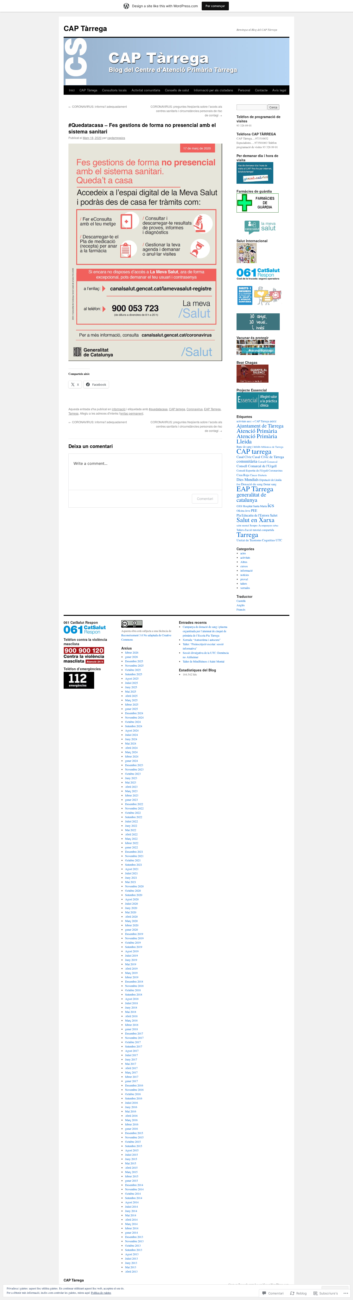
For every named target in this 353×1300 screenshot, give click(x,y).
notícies (244, 575)
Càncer (253, 475)
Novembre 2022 (134, 808)
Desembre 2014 (134, 1185)
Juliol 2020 (131, 903)
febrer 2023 (131, 795)
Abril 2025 (131, 696)
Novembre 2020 (134, 886)
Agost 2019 (132, 951)
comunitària (247, 461)
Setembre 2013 (133, 1250)
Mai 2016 (130, 1111)
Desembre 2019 (134, 934)
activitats (245, 557)
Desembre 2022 (134, 804)
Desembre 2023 (134, 765)
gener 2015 (131, 1180)
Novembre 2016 (134, 1090)
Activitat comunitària (146, 90)
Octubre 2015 (133, 1141)
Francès (241, 609)
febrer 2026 (131, 652)
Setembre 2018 (133, 994)
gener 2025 (131, 709)
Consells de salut (177, 90)
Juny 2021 (131, 877)
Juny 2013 (131, 1263)
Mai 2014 (130, 1215)
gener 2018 (131, 1029)
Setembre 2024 (133, 726)
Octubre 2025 (133, 670)
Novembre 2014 (134, 1189)
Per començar (215, 6)
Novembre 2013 (134, 1241)
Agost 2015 (132, 1150)
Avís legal (279, 90)
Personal (244, 90)
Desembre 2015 (134, 1133)
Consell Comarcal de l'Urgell (257, 466)
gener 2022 (131, 847)
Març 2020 (131, 921)
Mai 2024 (130, 743)
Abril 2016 (131, 1115)
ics (271, 505)
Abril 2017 (131, 1068)
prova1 (244, 579)
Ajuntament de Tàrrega (260, 425)
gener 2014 (131, 1232)
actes (243, 553)
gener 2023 (131, 799)
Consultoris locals (114, 90)
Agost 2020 (132, 899)
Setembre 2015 (133, 1146)
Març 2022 (131, 838)
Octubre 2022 (133, 812)
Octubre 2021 (133, 860)
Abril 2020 (131, 916)
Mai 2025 (130, 691)
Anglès (241, 605)
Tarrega (73, 413)
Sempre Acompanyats (261, 525)
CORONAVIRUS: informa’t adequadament (97, 106)
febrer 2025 (131, 704)
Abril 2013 (131, 1271)
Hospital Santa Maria (255, 506)
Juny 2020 (131, 908)
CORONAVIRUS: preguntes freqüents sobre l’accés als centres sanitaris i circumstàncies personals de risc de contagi (186, 110)
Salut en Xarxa (255, 519)
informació (119, 409)
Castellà (241, 601)
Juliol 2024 (131, 735)
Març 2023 (131, 791)
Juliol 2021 (131, 873)
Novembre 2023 (134, 769)
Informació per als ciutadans (213, 90)
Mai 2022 (130, 830)
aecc (273, 420)
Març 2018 (131, 1020)
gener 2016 (131, 1128)
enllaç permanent (131, 413)
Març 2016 (131, 1120)
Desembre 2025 (134, 661)
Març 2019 (131, 973)
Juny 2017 (131, 1059)
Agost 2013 (132, 1254)
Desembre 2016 (134, 1085)
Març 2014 (131, 1224)
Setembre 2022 (133, 817)
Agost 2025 (132, 678)
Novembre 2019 (134, 938)
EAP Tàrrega (212, 409)
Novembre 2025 (134, 665)
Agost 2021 (132, 869)
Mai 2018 (130, 1012)
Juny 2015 (131, 1159)
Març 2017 (131, 1072)
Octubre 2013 (133, 1245)
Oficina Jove (243, 510)
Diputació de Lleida (270, 480)
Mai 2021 (130, 882)
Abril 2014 (131, 1219)
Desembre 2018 (134, 981)
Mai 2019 (130, 964)
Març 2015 (131, 1172)
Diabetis (262, 475)
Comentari (205, 499)
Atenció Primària (257, 431)
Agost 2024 (132, 730)
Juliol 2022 (131, 821)
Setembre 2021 (133, 864)
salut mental (243, 525)
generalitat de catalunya (251, 497)
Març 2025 (131, 700)
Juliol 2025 (131, 683)
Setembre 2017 (133, 1046)
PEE (254, 510)
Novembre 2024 (134, 717)
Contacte (261, 90)
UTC (279, 540)
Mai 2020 (130, 912)
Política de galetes (101, 1292)
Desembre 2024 (134, 713)
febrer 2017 (131, 1077)
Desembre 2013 (134, 1237)
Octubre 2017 (133, 1042)
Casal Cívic (244, 456)
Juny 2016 (131, 1107)
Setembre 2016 (133, 1098)
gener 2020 (131, 929)
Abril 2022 (131, 834)
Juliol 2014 (131, 1206)
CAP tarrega (177, 409)
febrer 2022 (131, 843)
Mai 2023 (130, 782)
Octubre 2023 (133, 774)
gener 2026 (131, 657)
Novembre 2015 (134, 1137)
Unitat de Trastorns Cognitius (256, 540)
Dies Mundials (248, 479)
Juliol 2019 (131, 955)
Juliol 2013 (131, 1258)
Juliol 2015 (131, 1154)
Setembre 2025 (133, 674)
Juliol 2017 (131, 1055)
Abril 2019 (131, 968)
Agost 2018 (132, 999)
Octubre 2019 (133, 942)
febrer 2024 (131, 756)
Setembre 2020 (133, 895)
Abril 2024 (131, 748)
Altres (243, 562)
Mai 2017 (130, 1064)
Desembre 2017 (134, 1033)
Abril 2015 (131, 1167)
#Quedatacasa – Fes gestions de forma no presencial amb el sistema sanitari (142, 128)
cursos (244, 566)
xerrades (245, 588)
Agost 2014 (132, 1202)
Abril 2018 (131, 1016)
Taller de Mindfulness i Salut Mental (203, 661)
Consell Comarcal (267, 461)
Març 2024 (131, 752)
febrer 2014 (131, 1228)
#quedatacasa (158, 409)
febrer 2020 (131, 925)
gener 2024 (131, 761)
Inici (72, 90)
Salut (273, 515)
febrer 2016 (131, 1124)
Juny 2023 (131, 778)
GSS (239, 506)
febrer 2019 (131, 977)
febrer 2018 (131, 1025)
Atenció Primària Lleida (257, 438)
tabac (276, 525)
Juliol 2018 (131, 1003)
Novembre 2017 (134, 1038)
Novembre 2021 (134, 856)
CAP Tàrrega (85, 28)
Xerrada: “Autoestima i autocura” (201, 640)
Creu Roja (243, 475)
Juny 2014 (131, 1211)
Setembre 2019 (133, 947)
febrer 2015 (131, 1176)
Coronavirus (195, 409)
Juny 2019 (131, 960)
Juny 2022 (131, 825)
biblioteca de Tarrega (272, 446)
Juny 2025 (131, 687)
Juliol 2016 (131, 1102)
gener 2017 (131, 1081)
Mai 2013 (130, 1267)
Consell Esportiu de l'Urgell (252, 470)
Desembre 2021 (134, 851)
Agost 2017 (132, 1051)
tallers (243, 583)
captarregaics (116, 138)
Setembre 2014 (133, 1198)
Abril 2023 (131, 787)
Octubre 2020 (133, 890)
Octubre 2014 (133, 1193)
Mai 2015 (130, 1163)
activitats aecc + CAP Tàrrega (253, 421)
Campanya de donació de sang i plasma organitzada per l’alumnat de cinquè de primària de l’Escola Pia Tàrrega (205, 631)
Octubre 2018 (133, 990)
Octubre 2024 (133, 722)
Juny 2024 (131, 739)
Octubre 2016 (133, 1094)
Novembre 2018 (134, 986)
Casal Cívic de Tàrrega (268, 456)
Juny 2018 (131, 1007)
